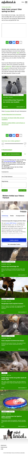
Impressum (3, 445)
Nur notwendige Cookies (14, 244)
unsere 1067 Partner (11, 223)
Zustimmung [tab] (5, 215)
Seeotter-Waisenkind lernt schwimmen (11, 114)
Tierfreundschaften (6, 7)
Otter (18, 52)
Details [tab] (12, 215)
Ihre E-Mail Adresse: (7, 176)
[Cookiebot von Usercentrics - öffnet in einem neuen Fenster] (20, 212)
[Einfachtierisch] (8, 2)
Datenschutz (4, 447)
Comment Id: (5, 172)
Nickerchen (8, 66)
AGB (2, 449)
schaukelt (6, 68)
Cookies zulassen (14, 240)
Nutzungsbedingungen (10, 161)
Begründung (5, 181)
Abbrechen (4, 190)
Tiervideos (7, 111)
